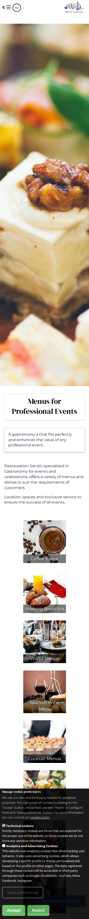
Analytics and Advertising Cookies (32, 846)
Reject (38, 910)
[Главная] (74, 7)
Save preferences (22, 892)
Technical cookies (19, 826)
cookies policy (40, 817)
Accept (14, 910)
